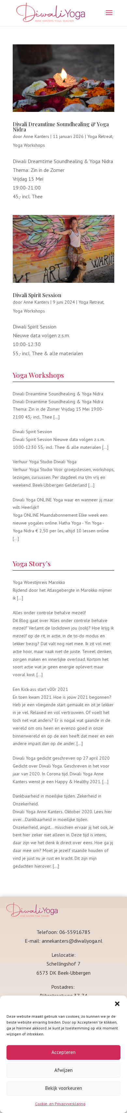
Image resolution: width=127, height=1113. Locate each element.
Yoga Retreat (99, 136)
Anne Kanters (36, 136)
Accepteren (63, 1052)
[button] (117, 1003)
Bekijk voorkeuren (63, 1088)
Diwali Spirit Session (37, 295)
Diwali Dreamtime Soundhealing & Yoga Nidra (61, 127)
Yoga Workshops (29, 145)
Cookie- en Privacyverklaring (60, 1103)
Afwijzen (63, 1070)
